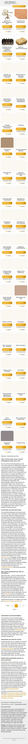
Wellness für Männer (7, 443)
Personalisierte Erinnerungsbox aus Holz (7, 248)
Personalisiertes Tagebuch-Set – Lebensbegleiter (7, 395)
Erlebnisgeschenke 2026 (19, 6)
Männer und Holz (7, 321)
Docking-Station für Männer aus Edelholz (7, 272)
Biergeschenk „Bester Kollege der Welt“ (7, 100)
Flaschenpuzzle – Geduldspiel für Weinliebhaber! (21, 100)
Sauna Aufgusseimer (7, 418)
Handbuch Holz (21, 443)
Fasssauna (21, 125)
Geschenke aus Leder (7, 698)
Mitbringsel (7, 593)
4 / (23, 605)
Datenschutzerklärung (12, 738)
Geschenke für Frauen (7, 648)
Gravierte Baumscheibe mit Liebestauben (7, 126)
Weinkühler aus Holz (7, 173)
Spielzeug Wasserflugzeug (21, 247)
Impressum (5, 738)
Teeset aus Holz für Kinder (7, 370)
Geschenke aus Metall (13, 694)
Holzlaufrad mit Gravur (21, 394)
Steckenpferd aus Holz (20, 298)
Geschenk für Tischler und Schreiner (12, 601)
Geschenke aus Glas (13, 693)
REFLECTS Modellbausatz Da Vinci (7, 22)
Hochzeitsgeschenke (13, 689)
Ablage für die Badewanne (21, 272)
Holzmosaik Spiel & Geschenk (7, 199)
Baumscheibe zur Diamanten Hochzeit (20, 76)
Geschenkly (4, 702)
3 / (19, 605)
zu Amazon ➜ (7, 26)
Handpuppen (20, 321)
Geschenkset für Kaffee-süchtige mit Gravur (7, 299)
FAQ (23, 738)
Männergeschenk (5, 557)
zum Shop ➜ (7, 80)
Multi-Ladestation (20, 345)
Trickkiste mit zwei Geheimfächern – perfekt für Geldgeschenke (7, 49)
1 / (12, 605)
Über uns (20, 738)
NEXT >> (15, 609)
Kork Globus (21, 370)
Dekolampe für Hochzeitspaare (21, 222)
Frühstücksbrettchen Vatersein (21, 150)
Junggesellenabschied (7, 567)
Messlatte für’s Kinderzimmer (21, 199)
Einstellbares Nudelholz (7, 222)
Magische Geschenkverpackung (21, 48)
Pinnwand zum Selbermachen (21, 21)
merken (8, 31)
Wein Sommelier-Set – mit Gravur (7, 346)
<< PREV (7, 605)
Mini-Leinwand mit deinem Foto (21, 418)
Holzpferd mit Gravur (7, 150)
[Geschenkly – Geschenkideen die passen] (10, 2)
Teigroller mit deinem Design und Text (7, 76)
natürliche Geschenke (13, 696)
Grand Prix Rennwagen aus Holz (21, 174)
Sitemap (14, 740)
